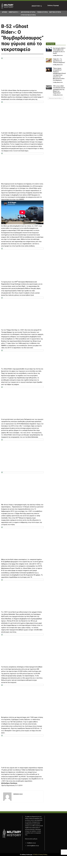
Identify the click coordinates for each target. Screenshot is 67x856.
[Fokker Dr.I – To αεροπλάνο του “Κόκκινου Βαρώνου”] (49, 60)
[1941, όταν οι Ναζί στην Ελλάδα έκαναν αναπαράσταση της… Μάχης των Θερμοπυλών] (49, 87)
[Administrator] (7, 796)
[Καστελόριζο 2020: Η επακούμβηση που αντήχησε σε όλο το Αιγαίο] (49, 49)
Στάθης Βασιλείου (58, 55)
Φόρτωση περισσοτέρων (55, 98)
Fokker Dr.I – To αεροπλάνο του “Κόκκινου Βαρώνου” (59, 60)
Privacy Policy (43, 854)
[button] (37, 6)
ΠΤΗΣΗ (35, 854)
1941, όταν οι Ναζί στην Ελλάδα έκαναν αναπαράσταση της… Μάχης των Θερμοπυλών (59, 89)
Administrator (18, 794)
